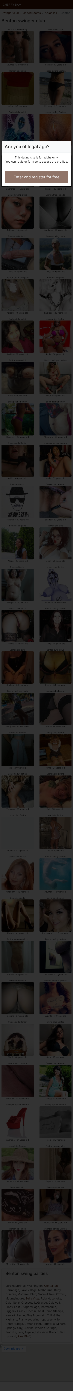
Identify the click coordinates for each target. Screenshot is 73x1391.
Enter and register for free (37, 177)
